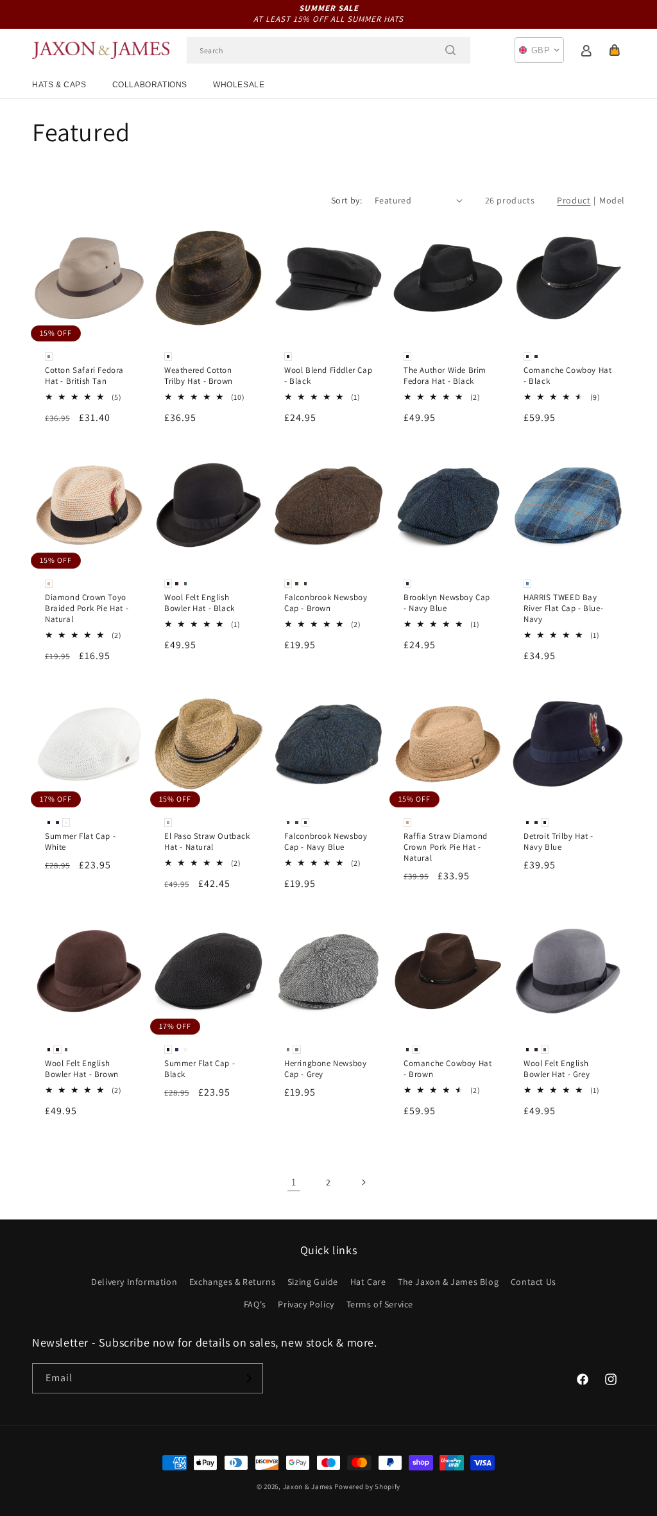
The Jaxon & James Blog (448, 1282)
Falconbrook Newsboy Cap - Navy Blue (325, 841)
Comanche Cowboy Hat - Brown (447, 1069)
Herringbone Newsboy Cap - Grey (325, 1069)
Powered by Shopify (367, 1486)
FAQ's (255, 1304)
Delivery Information (134, 1282)
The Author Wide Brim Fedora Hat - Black (445, 375)
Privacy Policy (306, 1304)
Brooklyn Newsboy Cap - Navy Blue (447, 603)
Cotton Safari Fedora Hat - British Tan (84, 375)
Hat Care (368, 1282)
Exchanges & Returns (232, 1282)
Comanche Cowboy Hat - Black (567, 375)
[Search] (450, 50)
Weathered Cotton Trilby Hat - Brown (198, 375)
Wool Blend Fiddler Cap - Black (328, 375)
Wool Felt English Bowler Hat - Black (199, 603)
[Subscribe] (248, 1378)
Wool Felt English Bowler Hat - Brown (82, 1069)
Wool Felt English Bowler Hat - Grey (557, 1069)
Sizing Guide (312, 1282)
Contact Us (533, 1282)
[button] (614, 50)
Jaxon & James (308, 1486)
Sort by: (346, 200)
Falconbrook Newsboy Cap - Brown (325, 603)
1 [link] (293, 1182)
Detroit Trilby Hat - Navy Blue (558, 841)
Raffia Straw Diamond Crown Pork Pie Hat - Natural (446, 847)
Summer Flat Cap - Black (199, 1069)
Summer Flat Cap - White (80, 841)
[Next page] (363, 1182)
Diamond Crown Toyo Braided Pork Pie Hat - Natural (86, 608)
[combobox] (328, 50)
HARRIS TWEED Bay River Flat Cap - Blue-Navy (563, 608)
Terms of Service (380, 1304)
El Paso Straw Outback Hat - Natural (207, 841)
